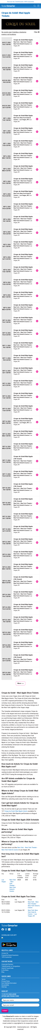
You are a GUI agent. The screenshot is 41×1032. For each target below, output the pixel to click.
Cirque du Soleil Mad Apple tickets (16, 811)
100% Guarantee (7, 957)
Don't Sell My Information (9, 983)
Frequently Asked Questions (10, 955)
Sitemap (4, 987)
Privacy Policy (6, 981)
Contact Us (5, 953)
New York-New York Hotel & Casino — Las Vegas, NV (33, 913)
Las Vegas (4, 881)
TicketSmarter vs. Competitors (11, 966)
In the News (5, 970)
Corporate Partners (7, 964)
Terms (3, 979)
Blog (3, 972)
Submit (4, 1010)
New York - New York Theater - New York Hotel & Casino (12, 885)
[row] (20, 43)
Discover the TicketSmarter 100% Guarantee (20, 1)
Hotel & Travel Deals (7, 968)
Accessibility (5, 985)
